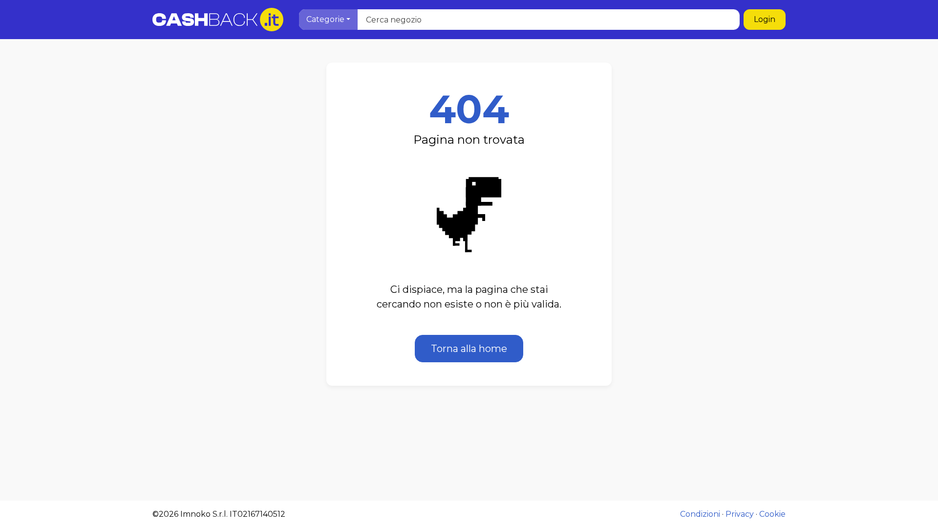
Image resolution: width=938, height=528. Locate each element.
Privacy (739, 514)
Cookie (772, 514)
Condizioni (700, 514)
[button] (328, 19)
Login (764, 19)
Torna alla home (469, 348)
